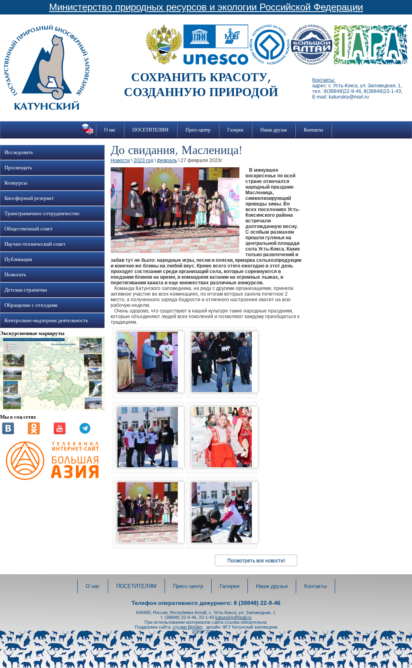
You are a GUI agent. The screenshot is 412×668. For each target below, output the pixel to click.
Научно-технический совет (35, 244)
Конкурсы (15, 183)
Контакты (313, 130)
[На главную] (46, 108)
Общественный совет (28, 229)
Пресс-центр (197, 130)
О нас (109, 130)
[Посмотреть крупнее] (52, 409)
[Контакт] (8, 433)
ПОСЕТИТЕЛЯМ (150, 130)
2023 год (143, 160)
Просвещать (18, 167)
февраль (167, 160)
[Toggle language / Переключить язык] (87, 135)
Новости (120, 160)
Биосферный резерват (29, 198)
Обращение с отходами (31, 305)
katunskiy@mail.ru (233, 617)
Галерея (235, 130)
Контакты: (323, 80)
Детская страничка (25, 290)
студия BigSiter (187, 627)
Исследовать (18, 152)
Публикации (18, 259)
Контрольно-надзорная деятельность (46, 320)
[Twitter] (85, 433)
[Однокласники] (34, 433)
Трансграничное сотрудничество (42, 213)
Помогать (15, 274)
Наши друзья (273, 130)
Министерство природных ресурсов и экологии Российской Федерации (206, 7)
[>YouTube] (60, 433)
